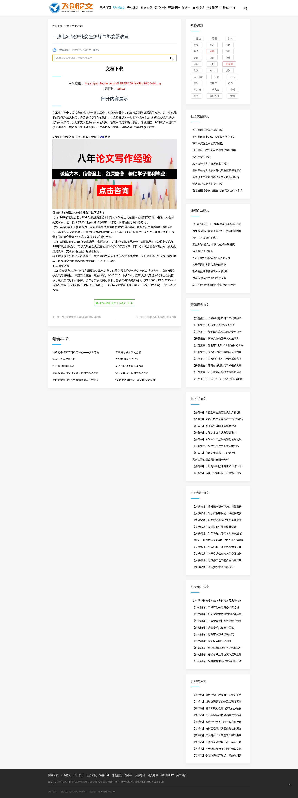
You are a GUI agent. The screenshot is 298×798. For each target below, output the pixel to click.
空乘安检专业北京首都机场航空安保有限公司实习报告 (217, 171)
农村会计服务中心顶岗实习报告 (210, 163)
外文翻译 (212, 7)
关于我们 (181, 775)
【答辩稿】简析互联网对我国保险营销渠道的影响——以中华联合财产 (217, 729)
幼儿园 (215, 89)
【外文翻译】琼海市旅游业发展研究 (213, 634)
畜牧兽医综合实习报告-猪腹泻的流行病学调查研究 (217, 191)
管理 (214, 38)
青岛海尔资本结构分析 (128, 352)
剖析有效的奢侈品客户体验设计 (210, 271)
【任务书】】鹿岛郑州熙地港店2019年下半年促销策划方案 (217, 467)
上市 (212, 57)
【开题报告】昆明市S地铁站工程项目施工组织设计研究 (217, 346)
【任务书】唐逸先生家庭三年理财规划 (214, 452)
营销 (196, 45)
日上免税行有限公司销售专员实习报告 (214, 150)
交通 (232, 89)
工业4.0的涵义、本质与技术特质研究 (213, 244)
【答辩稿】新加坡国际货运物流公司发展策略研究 (217, 702)
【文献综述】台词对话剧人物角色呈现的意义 (217, 520)
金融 (196, 64)
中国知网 (102, 791)
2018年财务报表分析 (127, 359)
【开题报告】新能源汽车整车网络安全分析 (217, 331)
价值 (196, 96)
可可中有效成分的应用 (205, 237)
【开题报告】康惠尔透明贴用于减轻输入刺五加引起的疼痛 (217, 366)
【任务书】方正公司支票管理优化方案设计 (217, 412)
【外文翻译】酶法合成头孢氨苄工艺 (213, 627)
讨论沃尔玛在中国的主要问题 (209, 278)
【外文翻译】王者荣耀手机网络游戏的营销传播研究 (217, 621)
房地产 (213, 83)
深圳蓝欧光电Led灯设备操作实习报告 (213, 136)
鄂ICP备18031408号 (142, 782)
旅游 (230, 83)
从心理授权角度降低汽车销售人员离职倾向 (217, 600)
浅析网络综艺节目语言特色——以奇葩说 (75, 352)
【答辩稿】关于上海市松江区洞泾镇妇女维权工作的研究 (217, 749)
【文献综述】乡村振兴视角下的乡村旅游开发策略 (217, 507)
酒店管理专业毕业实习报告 (207, 183)
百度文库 (93, 791)
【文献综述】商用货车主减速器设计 (213, 567)
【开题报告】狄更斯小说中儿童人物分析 (215, 446)
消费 (217, 76)
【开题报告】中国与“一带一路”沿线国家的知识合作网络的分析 (217, 379)
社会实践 (146, 7)
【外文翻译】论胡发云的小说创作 (211, 641)
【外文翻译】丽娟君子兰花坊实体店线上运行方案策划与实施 (217, 655)
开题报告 (174, 7)
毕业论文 (119, 7)
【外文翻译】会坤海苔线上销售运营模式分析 (217, 648)
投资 (228, 70)
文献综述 (198, 7)
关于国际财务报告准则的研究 (209, 264)
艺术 (228, 45)
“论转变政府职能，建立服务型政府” (135, 379)
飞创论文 (64, 791)
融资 (196, 70)
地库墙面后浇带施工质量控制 (161, 317)
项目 (212, 64)
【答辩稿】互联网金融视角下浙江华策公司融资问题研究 (217, 743)
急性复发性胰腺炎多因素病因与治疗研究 (75, 379)
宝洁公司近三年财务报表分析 (132, 373)
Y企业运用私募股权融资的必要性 (211, 257)
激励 (232, 96)
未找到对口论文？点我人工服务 (116, 303)
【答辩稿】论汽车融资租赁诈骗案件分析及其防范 (217, 716)
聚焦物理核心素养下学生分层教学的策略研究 (217, 231)
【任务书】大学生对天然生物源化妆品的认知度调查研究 (217, 440)
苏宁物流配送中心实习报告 (207, 143)
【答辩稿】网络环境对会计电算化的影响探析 (217, 709)
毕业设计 (133, 7)
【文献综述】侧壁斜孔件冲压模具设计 (214, 526)
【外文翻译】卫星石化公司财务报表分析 (215, 607)
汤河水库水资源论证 (64, 359)
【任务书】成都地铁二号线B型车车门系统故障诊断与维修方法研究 (217, 420)
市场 (228, 51)
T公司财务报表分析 (63, 366)
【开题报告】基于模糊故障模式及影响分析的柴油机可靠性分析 (217, 373)
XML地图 (159, 782)
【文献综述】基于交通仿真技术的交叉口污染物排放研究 (217, 554)
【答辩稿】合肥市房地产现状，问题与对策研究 (217, 756)
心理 (228, 57)
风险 (196, 57)
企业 (198, 38)
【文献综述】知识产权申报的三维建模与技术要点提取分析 (217, 514)
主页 (66, 26)
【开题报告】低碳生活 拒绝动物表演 (213, 325)
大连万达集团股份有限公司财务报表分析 (75, 373)
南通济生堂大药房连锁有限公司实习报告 (215, 177)
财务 (230, 38)
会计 (212, 45)
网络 (212, 51)
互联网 (229, 64)
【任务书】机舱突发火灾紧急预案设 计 (214, 432)
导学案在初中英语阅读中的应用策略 (81, 317)
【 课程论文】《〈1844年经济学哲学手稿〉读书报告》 (217, 225)
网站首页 (105, 7)
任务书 (186, 7)
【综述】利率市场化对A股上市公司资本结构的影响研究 (217, 541)
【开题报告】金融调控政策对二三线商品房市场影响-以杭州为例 (217, 319)
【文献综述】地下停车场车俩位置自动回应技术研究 (217, 561)
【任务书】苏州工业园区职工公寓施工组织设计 (217, 474)
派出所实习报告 (201, 156)
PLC (232, 76)
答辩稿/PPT (227, 7)
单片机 (197, 89)
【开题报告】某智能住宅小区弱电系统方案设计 (217, 352)
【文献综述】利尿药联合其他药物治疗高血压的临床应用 (217, 547)
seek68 (111, 791)
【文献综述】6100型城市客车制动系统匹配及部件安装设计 (217, 534)
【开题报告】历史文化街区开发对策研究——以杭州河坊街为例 (215, 339)
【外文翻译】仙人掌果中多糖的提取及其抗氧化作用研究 (217, 615)
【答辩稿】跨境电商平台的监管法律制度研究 (217, 736)
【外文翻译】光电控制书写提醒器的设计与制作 (217, 662)
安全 (212, 70)
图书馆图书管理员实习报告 (207, 129)
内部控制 (214, 96)
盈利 (196, 83)
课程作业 (160, 7)
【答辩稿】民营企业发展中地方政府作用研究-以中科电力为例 (217, 722)
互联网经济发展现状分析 (129, 366)
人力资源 (198, 76)
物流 (196, 51)
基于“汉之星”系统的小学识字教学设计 (214, 284)
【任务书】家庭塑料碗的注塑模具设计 (214, 425)
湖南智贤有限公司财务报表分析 (210, 459)
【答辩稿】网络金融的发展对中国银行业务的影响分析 (217, 695)
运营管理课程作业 (202, 251)
